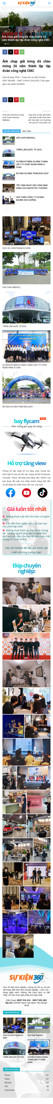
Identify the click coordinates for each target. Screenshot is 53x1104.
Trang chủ (4, 9)
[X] (10, 52)
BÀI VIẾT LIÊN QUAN (11, 131)
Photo (12, 9)
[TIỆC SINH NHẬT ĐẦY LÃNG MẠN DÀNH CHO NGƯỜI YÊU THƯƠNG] (8, 188)
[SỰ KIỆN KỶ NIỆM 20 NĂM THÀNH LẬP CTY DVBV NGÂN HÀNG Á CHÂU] (8, 164)
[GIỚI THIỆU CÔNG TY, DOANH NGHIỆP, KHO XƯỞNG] (8, 200)
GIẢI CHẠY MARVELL (25, 137)
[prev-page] (4, 209)
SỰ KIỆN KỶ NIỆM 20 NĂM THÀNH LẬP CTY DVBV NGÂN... (37, 1059)
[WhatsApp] (21, 52)
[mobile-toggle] (4, 3)
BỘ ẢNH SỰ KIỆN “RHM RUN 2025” (32, 173)
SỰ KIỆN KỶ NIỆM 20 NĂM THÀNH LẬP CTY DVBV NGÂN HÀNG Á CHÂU (32, 164)
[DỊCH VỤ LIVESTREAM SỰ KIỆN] (26, 231)
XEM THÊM (26, 131)
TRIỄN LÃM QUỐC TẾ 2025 (29, 149)
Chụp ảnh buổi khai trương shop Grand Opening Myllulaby (13, 117)
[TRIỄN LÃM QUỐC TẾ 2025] (8, 152)
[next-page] (7, 209)
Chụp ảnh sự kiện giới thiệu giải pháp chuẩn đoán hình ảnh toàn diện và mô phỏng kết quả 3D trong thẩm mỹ (39, 119)
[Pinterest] (16, 52)
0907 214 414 (23, 1000)
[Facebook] (4, 52)
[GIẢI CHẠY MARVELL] (8, 140)
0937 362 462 (40, 1000)
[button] (49, 3)
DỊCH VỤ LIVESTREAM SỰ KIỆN (16, 248)
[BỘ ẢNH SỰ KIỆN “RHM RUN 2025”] (8, 176)
